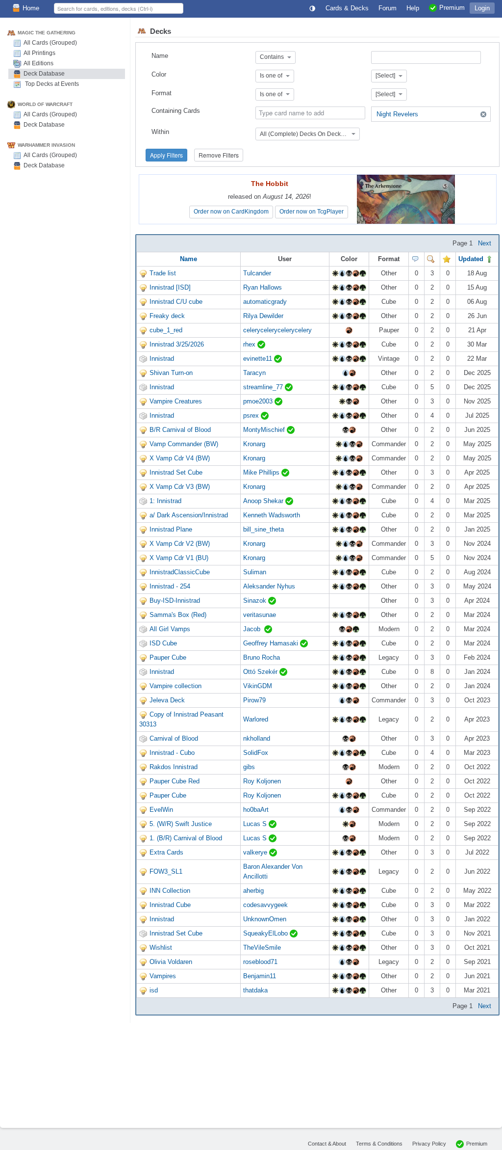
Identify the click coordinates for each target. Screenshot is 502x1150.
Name (159, 55)
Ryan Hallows (262, 287)
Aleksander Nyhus (269, 586)
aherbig (253, 890)
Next (484, 243)
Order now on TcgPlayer (311, 211)
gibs (249, 767)
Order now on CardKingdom (231, 211)
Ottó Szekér (261, 671)
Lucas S (256, 824)
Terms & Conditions (379, 1144)
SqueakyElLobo (266, 933)
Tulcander (257, 273)
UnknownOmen (264, 919)
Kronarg (254, 444)
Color (158, 74)
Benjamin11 (259, 976)
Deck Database (44, 73)
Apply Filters (166, 155)
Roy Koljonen (262, 781)
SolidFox (255, 752)
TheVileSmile (262, 947)
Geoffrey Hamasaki (271, 643)
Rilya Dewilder (263, 316)
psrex (252, 415)
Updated (471, 259)
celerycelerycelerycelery (277, 330)
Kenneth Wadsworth (271, 515)
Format (161, 93)
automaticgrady (265, 301)
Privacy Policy (429, 1144)
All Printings (39, 53)
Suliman (254, 572)
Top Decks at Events (51, 83)
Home (31, 8)
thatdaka (255, 990)
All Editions (38, 63)
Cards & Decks (347, 8)
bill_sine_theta (263, 529)
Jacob (253, 629)
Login (482, 8)
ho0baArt (256, 809)
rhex (250, 344)
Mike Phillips (262, 472)
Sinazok (255, 600)
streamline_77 (264, 387)
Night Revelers (397, 114)
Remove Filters (219, 155)
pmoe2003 (259, 401)
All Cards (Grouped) (50, 42)
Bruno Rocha (261, 657)
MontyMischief (265, 429)
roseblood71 (260, 961)
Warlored (255, 719)
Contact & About (327, 1144)
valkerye (256, 852)
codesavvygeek (265, 905)
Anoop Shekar (264, 501)
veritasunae (259, 614)
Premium (476, 1144)
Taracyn (254, 372)
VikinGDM (257, 686)
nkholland (256, 738)
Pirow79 (254, 700)
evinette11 (258, 358)
